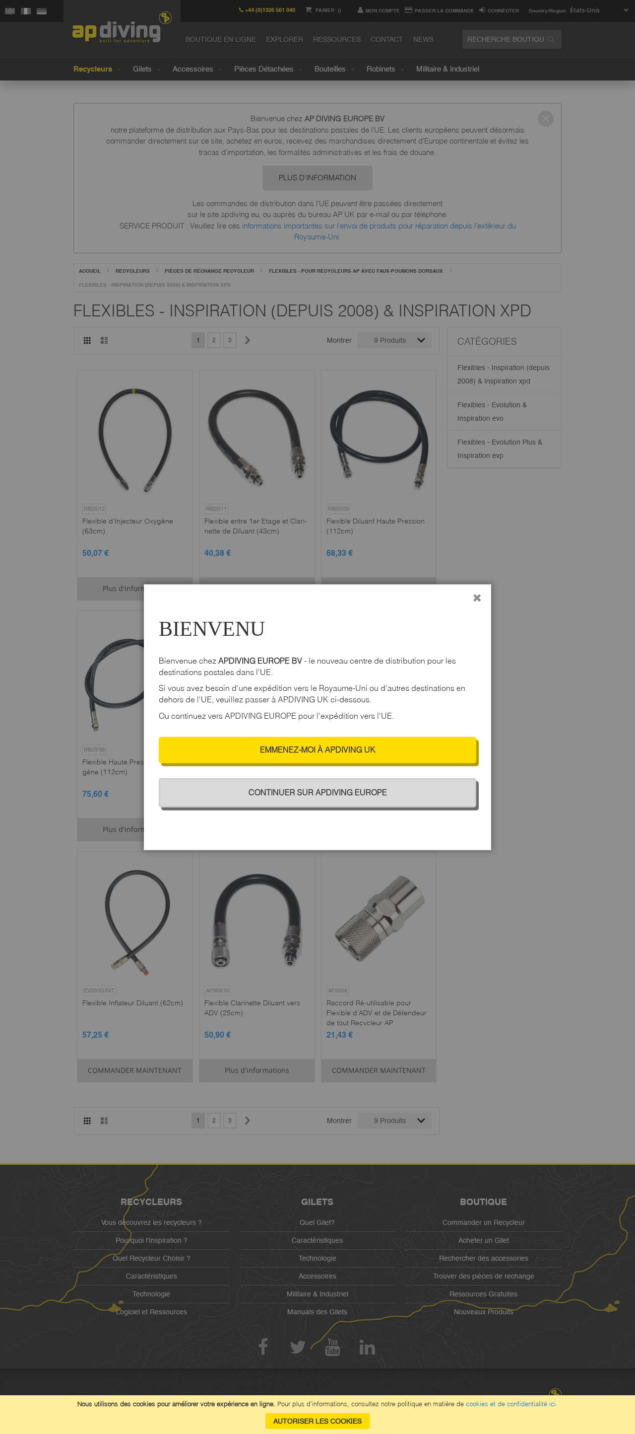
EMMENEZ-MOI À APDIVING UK (318, 750)
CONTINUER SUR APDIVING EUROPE (318, 792)
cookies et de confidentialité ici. (512, 1404)
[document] (317, 1414)
